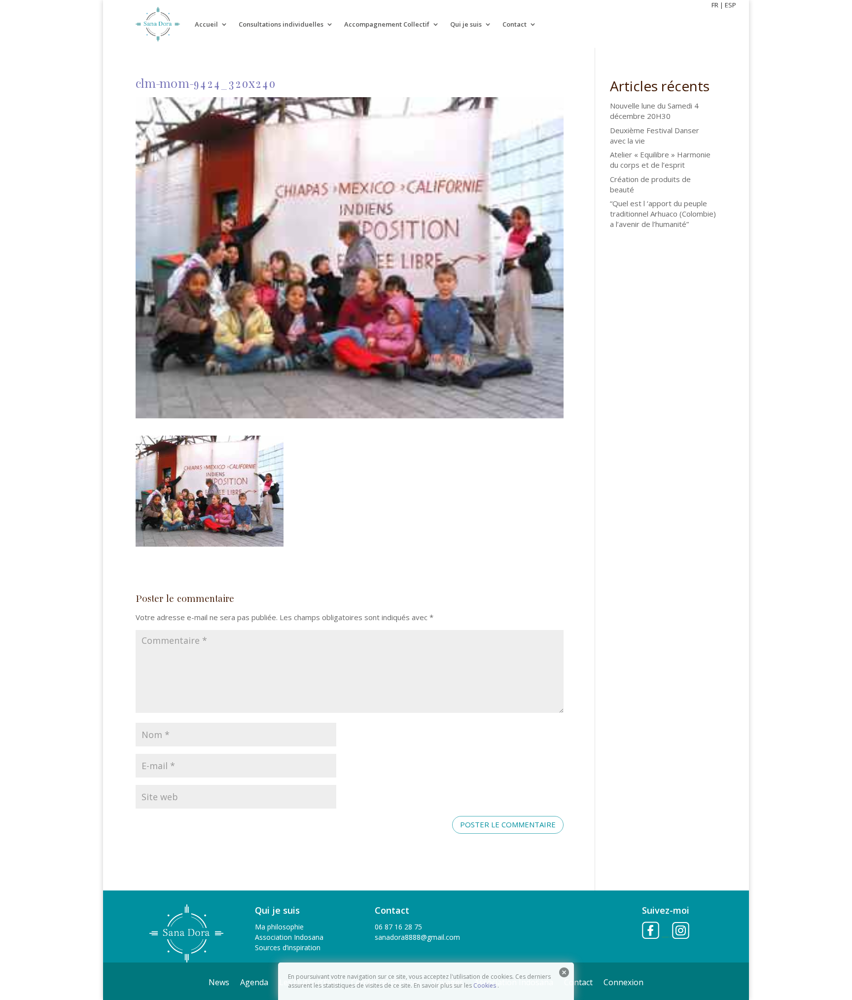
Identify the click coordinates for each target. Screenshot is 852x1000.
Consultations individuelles (281, 24)
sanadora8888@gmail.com (417, 937)
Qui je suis (466, 24)
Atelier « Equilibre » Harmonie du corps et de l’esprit (660, 159)
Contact (514, 24)
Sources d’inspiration (287, 947)
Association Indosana (289, 937)
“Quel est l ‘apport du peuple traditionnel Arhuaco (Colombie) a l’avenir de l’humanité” (663, 213)
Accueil (206, 24)
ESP (730, 4)
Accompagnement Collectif (386, 24)
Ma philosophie (279, 926)
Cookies (484, 985)
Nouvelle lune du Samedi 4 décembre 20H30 (654, 111)
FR (714, 4)
